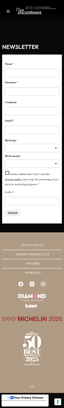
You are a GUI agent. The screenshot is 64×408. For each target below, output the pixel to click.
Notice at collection (17, 403)
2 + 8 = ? (9, 192)
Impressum (33, 272)
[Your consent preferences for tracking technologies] (57, 401)
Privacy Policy (33, 245)
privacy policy (13, 179)
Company (11, 102)
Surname (11, 82)
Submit (12, 212)
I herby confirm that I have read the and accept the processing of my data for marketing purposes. (31, 179)
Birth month (12, 156)
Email (9, 121)
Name (9, 64)
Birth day (11, 140)
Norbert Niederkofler (33, 254)
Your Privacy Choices (28, 397)
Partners (33, 263)
